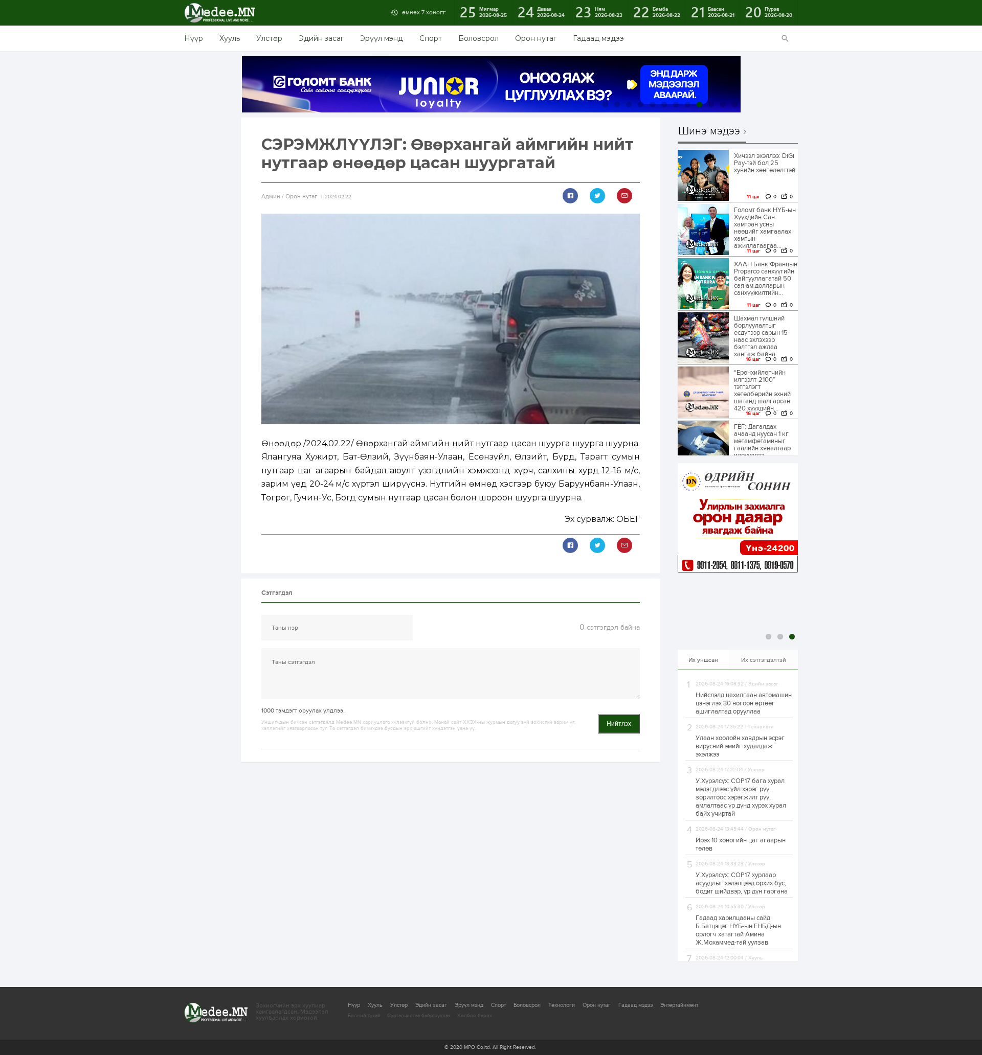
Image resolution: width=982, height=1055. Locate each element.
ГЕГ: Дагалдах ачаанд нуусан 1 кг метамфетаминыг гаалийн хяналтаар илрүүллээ (762, 441)
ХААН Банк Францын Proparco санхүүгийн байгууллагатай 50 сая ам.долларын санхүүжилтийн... (765, 278)
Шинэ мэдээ (709, 131)
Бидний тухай (364, 1016)
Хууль (229, 38)
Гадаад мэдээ (598, 38)
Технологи (561, 1005)
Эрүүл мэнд (381, 38)
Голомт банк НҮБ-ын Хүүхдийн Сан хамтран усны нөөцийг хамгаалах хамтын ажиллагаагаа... (765, 228)
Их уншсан (703, 659)
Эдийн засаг (321, 38)
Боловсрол (478, 38)
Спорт (430, 38)
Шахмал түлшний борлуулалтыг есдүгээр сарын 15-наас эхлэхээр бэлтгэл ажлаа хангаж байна (762, 336)
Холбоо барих (474, 1016)
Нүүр (193, 38)
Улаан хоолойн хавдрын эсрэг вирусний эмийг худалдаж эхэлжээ (740, 746)
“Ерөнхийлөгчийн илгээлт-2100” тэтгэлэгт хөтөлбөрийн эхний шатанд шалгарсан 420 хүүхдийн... (762, 390)
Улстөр (269, 38)
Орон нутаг (535, 38)
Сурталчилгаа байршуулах (419, 1016)
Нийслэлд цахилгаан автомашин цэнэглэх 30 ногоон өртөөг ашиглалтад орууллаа (744, 703)
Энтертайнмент (679, 1005)
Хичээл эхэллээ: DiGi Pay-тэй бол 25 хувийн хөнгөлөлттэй (764, 163)
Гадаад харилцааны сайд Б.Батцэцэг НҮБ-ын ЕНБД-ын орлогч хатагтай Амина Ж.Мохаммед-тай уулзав (738, 930)
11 (723, 104)
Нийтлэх (619, 723)
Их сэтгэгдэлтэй (763, 659)
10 (711, 104)
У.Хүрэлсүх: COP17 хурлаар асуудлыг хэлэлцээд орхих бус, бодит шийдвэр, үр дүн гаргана (742, 883)
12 (735, 104)
